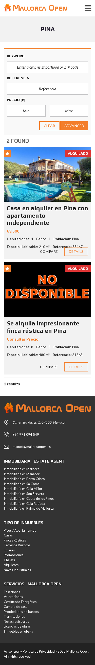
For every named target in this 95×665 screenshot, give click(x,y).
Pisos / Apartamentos (20, 530)
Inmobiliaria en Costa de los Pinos (29, 498)
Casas (8, 535)
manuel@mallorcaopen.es (32, 447)
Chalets (9, 560)
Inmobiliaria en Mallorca (21, 469)
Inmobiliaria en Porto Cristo (24, 479)
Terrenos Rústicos (17, 545)
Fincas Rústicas (15, 540)
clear (49, 125)
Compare (49, 251)
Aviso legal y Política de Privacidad (29, 651)
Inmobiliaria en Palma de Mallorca (29, 508)
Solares (9, 550)
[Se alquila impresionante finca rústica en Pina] (47, 289)
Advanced (74, 125)
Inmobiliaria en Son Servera (24, 494)
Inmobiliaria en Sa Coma (22, 484)
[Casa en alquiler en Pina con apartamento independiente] (47, 174)
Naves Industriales (17, 570)
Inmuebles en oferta (18, 631)
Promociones (13, 555)
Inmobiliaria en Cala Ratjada (24, 504)
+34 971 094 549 (26, 434)
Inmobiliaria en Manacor (22, 474)
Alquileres (11, 565)
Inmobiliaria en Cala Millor (23, 489)
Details (76, 251)
